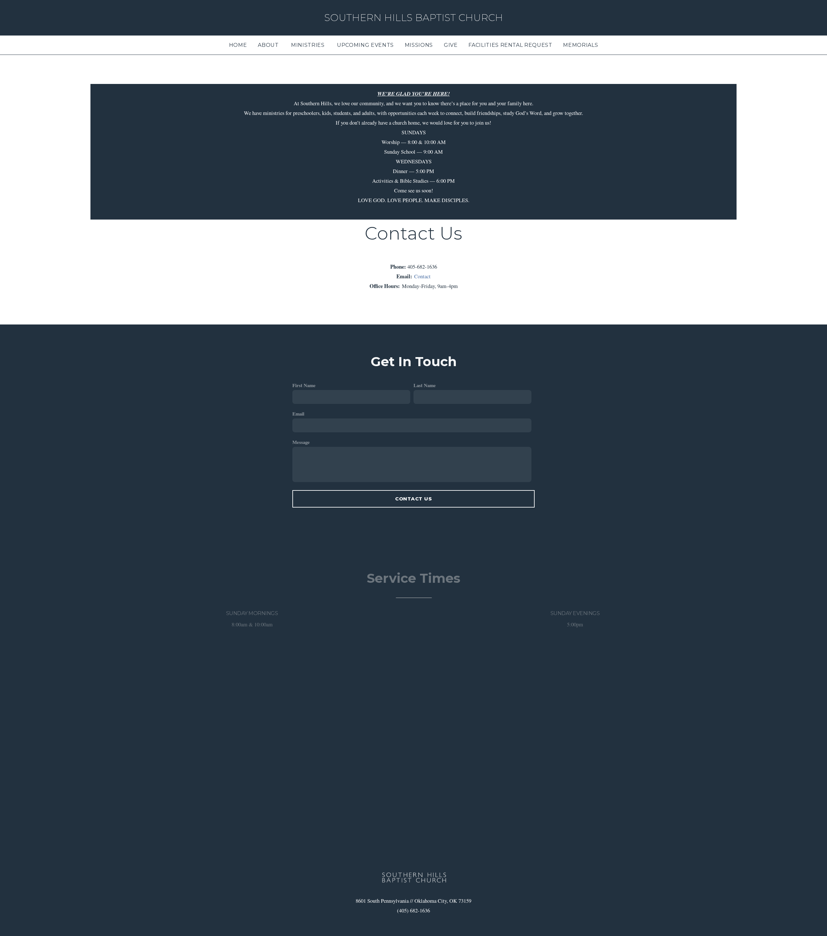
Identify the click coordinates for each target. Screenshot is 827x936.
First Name (304, 385)
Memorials (580, 45)
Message (301, 442)
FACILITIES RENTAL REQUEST (510, 45)
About (269, 45)
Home (238, 45)
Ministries (308, 45)
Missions (419, 45)
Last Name (425, 385)
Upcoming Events (365, 45)
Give (451, 45)
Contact (421, 276)
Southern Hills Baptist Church (413, 18)
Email (298, 413)
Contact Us (413, 499)
